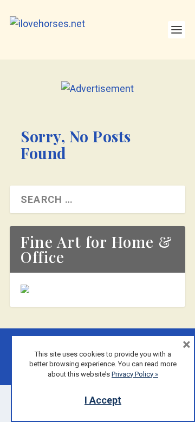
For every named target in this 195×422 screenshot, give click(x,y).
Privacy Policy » (135, 374)
